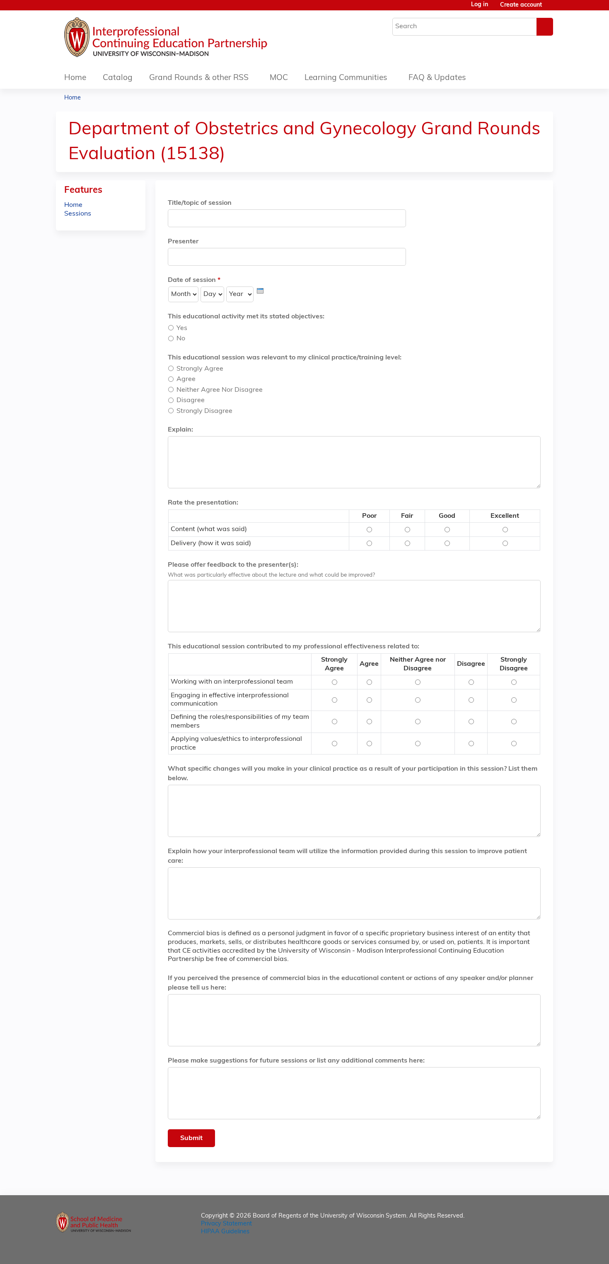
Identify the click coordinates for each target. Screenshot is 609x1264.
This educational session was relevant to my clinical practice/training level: (284, 357)
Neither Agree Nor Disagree (219, 390)
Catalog (118, 78)
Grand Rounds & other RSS (199, 78)
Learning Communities (345, 78)
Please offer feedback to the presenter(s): (233, 565)
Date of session (192, 280)
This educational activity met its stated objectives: (246, 316)
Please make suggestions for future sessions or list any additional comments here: (296, 1061)
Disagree (190, 400)
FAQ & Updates (437, 78)
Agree (186, 379)
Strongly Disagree (204, 411)
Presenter (183, 241)
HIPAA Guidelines (225, 1232)
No (180, 338)
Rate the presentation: (203, 503)
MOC (279, 78)
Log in (479, 5)
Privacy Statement (226, 1224)
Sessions (77, 214)
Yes (181, 328)
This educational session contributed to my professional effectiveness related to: (293, 646)
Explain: (180, 430)
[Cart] (550, 8)
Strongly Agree (199, 369)
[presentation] (260, 290)
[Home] (190, 39)
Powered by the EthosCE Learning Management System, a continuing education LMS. (523, 1251)
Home (75, 78)
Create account (521, 5)
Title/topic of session (200, 203)
